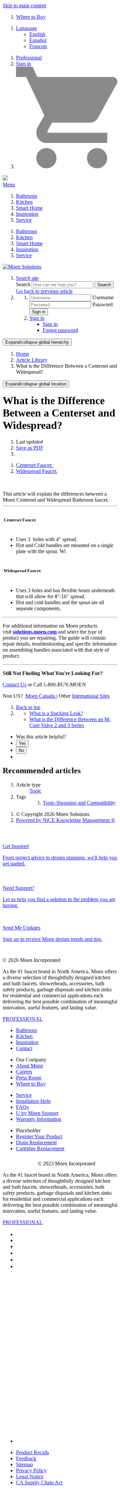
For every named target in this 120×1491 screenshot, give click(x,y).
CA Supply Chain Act (39, 1482)
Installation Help (33, 1101)
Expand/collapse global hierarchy (37, 342)
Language (26, 28)
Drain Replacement (36, 1142)
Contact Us (14, 684)
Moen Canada (40, 696)
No (21, 750)
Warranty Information (38, 1119)
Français (38, 46)
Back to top (28, 707)
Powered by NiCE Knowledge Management (65, 820)
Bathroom (26, 196)
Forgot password (60, 330)
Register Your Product (39, 1136)
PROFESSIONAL (23, 1019)
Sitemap (24, 1464)
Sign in (23, 63)
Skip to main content (24, 5)
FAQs (22, 1107)
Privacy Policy (31, 1470)
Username (103, 297)
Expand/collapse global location (35, 383)
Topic (35, 791)
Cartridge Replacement (40, 1148)
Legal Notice (29, 1476)
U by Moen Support (37, 1113)
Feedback (26, 1458)
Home (22, 354)
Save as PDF (29, 448)
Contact (24, 1048)
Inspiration (27, 214)
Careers (24, 1071)
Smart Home (29, 208)
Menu (9, 184)
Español (37, 40)
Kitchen (24, 202)
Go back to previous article (44, 291)
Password (102, 304)
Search (24, 284)
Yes (22, 743)
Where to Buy (31, 17)
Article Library (31, 360)
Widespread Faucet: (36, 471)
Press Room (28, 1078)
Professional (29, 57)
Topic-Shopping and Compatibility (79, 803)
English (37, 34)
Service (24, 220)
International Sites (91, 696)
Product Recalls (32, 1452)
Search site (27, 278)
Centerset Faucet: (35, 465)
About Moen (29, 1065)
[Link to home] (22, 267)
